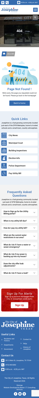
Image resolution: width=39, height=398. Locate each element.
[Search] (35, 17)
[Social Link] (15, 394)
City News (13, 135)
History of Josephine (27, 348)
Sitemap (20, 385)
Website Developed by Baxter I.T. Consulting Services (19, 389)
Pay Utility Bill (15, 173)
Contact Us (27, 339)
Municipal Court (16, 143)
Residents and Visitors (9, 340)
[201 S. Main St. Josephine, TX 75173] (3, 2)
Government (8, 349)
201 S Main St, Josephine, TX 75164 (18, 360)
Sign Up (19, 305)
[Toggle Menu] (35, 10)
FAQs (25, 344)
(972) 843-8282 (10, 365)
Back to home (19, 103)
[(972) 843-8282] (8, 2)
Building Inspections (18, 150)
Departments (8, 345)
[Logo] (9, 9)
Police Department (17, 166)
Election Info (14, 158)
